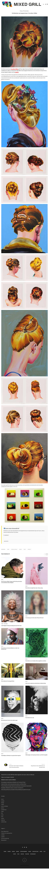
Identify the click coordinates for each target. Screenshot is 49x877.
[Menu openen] (47, 4)
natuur (2, 818)
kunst (22, 10)
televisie (3, 820)
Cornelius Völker (14, 69)
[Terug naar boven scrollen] (24, 860)
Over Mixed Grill (4, 831)
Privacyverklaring (5, 838)
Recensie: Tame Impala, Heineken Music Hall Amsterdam (16, 766)
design (2, 802)
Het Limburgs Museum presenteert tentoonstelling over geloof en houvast (15, 789)
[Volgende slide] (47, 554)
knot (25, 549)
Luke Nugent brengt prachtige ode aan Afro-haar (11, 625)
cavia (8, 549)
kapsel (21, 549)
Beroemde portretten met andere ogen (9, 720)
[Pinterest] (24, 847)
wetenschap (3, 821)
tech (2, 816)
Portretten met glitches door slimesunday (34, 587)
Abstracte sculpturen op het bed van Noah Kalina (35, 683)
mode (2, 623)
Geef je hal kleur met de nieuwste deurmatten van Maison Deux (13, 784)
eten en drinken (4, 806)
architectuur (4, 809)
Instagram (8, 777)
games (2, 807)
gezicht (17, 72)
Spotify (12, 777)
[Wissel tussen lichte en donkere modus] (43, 4)
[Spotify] (26, 847)
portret (29, 549)
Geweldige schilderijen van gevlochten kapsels (11, 755)
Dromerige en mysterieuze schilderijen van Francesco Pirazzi (13, 782)
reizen (2, 804)
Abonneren (6, 541)
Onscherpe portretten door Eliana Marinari (34, 617)
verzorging (5, 623)
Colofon (3, 834)
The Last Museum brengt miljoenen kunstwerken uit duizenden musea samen (16, 785)
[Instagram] (23, 847)
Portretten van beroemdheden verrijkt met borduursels (10, 648)
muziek (2, 800)
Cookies (3, 836)
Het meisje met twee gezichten (7, 681)
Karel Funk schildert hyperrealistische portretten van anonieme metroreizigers (11, 582)
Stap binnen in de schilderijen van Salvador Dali (38, 766)
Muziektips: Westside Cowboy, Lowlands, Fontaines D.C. (12, 787)
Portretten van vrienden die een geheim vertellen (35, 660)
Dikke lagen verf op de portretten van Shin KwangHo (36, 754)
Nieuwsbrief (3, 840)
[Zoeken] (45, 4)
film (2, 813)
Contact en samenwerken (6, 833)
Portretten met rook (29, 717)
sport (2, 814)
